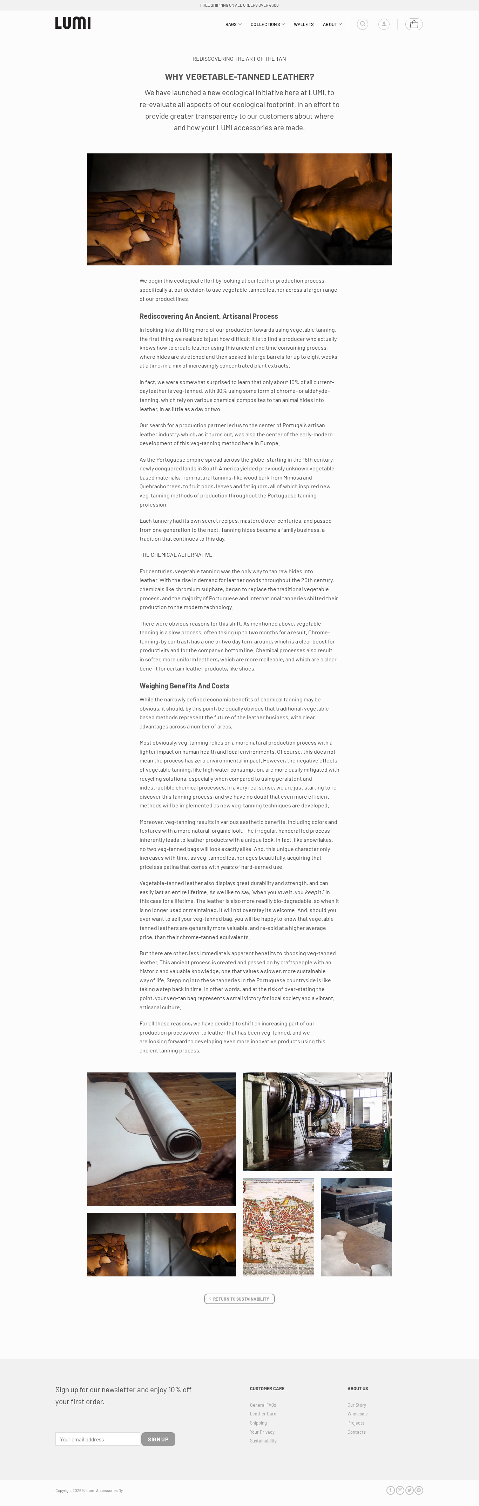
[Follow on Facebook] (390, 1490)
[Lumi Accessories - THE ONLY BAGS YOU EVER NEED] (72, 22)
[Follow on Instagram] (400, 1490)
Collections (265, 24)
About (330, 24)
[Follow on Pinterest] (418, 1490)
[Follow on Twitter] (409, 1490)
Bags (231, 24)
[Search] (362, 24)
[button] (384, 24)
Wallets (304, 24)
